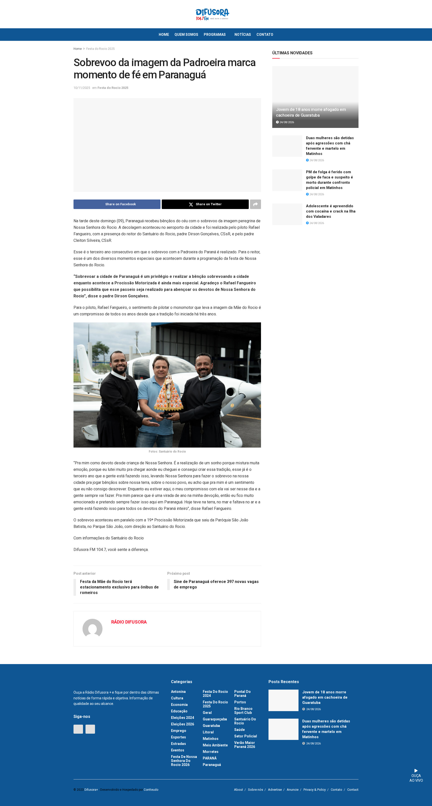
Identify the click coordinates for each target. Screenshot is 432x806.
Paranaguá (212, 765)
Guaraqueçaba (215, 719)
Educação (179, 711)
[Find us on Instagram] (90, 729)
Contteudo (151, 789)
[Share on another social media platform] (255, 204)
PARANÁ (209, 758)
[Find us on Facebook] (78, 729)
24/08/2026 (286, 122)
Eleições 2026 (182, 724)
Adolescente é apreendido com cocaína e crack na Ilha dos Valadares (331, 211)
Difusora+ (91, 789)
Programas (215, 35)
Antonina (178, 692)
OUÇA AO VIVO (416, 778)
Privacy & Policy (315, 789)
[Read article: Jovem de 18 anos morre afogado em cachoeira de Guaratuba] (315, 97)
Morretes (210, 752)
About (238, 789)
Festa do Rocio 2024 (215, 694)
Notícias (242, 35)
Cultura (177, 698)
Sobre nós (255, 789)
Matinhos (210, 739)
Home (164, 35)
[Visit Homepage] (212, 14)
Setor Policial (245, 736)
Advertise (275, 789)
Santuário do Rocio (245, 721)
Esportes (178, 737)
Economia (179, 705)
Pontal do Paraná (242, 694)
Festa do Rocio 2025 (100, 49)
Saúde (239, 730)
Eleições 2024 (182, 718)
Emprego (178, 731)
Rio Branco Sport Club (243, 711)
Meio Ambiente (215, 745)
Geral (207, 713)
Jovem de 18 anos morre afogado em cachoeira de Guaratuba (325, 697)
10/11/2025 (82, 88)
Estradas (178, 744)
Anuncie (292, 789)
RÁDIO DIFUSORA (129, 622)
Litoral (208, 732)
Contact (352, 789)
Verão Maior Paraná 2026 (244, 745)
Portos (240, 702)
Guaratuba (211, 726)
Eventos (177, 750)
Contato (264, 35)
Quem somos (186, 35)
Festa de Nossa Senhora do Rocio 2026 (184, 761)
